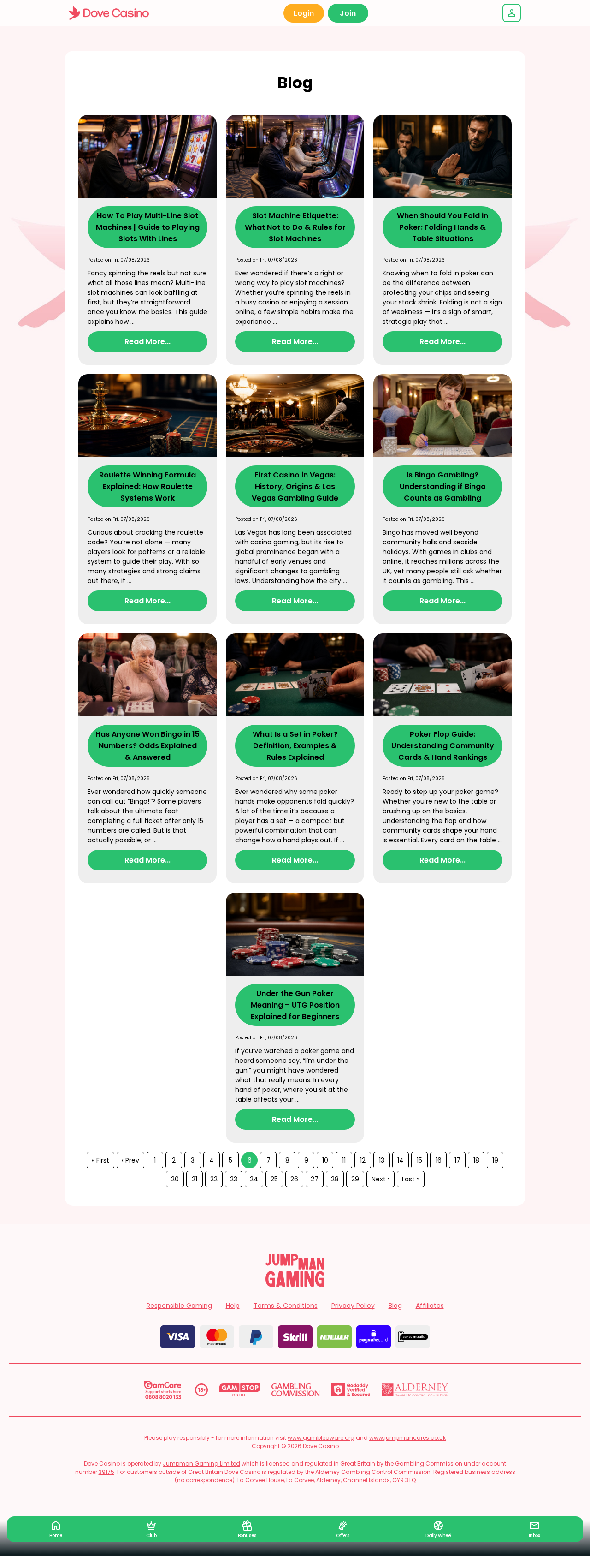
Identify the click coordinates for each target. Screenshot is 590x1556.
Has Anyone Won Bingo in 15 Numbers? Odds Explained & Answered (147, 746)
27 (315, 1179)
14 (400, 1160)
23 (233, 1179)
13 (381, 1160)
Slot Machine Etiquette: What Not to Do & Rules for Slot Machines (295, 227)
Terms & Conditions (286, 1305)
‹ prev (130, 1160)
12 (363, 1160)
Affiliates (430, 1305)
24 (254, 1179)
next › (380, 1179)
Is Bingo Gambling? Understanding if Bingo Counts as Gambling (443, 486)
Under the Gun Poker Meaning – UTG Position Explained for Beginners (295, 1005)
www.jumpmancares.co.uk (407, 1438)
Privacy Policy (353, 1305)
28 (335, 1179)
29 (355, 1179)
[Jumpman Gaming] (295, 1284)
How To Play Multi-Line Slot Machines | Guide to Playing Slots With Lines (148, 227)
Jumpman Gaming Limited (201, 1463)
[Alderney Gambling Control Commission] (415, 1389)
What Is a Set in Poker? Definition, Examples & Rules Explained (295, 746)
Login (304, 13)
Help (233, 1305)
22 (214, 1179)
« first (100, 1160)
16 (439, 1160)
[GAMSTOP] (239, 1389)
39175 (106, 1472)
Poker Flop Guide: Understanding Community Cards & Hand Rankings (442, 746)
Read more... (147, 341)
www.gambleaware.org (321, 1438)
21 (194, 1179)
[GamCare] (162, 1389)
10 (325, 1160)
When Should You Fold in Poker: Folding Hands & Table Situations (442, 227)
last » (410, 1179)
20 (175, 1179)
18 (476, 1160)
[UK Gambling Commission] (295, 1389)
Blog (395, 1305)
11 (344, 1160)
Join (348, 13)
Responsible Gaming (179, 1305)
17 (457, 1160)
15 (419, 1160)
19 (495, 1160)
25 (274, 1179)
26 (294, 1179)
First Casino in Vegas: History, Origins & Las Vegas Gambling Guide (295, 486)
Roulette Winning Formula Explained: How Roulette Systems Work (147, 486)
